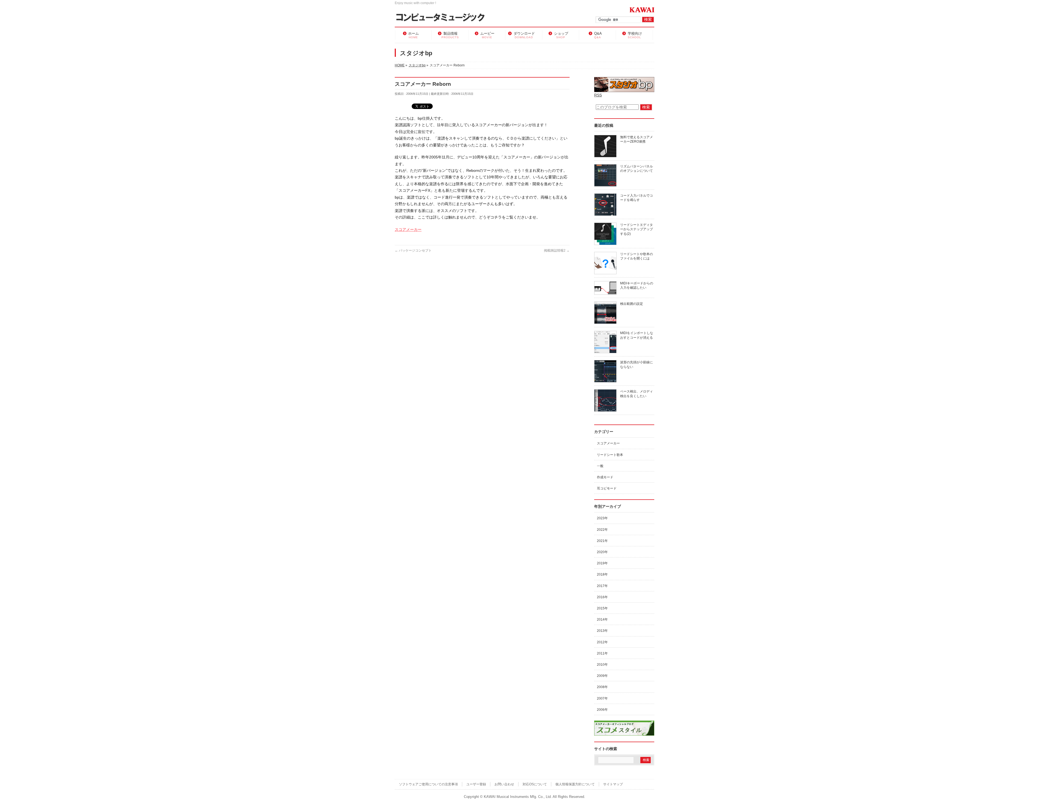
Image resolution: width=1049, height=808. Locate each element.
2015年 (602, 608)
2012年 (602, 642)
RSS (598, 95)
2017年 (602, 586)
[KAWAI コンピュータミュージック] (443, 18)
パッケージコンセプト (413, 250)
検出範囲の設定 (631, 304)
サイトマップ (613, 784)
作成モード (605, 477)
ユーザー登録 (476, 784)
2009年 (602, 676)
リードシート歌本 (610, 455)
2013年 (602, 631)
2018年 (602, 574)
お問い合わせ (504, 784)
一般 (600, 466)
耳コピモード (607, 488)
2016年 (602, 597)
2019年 (602, 563)
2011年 (602, 653)
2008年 (602, 687)
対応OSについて (535, 784)
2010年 (602, 665)
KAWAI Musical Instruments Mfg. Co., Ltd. (518, 797)
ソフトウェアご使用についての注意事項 (428, 784)
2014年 (602, 619)
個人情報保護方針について (575, 784)
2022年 (602, 530)
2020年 (602, 552)
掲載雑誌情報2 (557, 250)
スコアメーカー (408, 229)
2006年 (602, 710)
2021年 (602, 541)
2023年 (602, 518)
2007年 (602, 698)
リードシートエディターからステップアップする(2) (636, 229)
